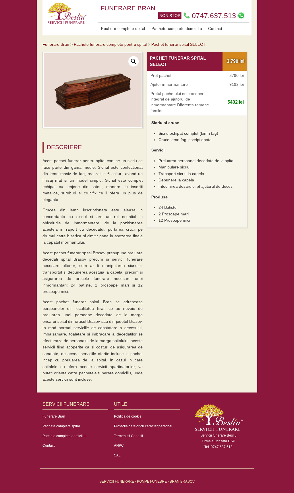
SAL (117, 455)
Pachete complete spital (123, 28)
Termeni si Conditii (128, 436)
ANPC (119, 445)
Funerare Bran (53, 416)
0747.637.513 (214, 16)
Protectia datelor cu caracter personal (143, 426)
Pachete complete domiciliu (177, 28)
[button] (133, 61)
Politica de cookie (128, 416)
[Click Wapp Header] (241, 16)
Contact (215, 28)
